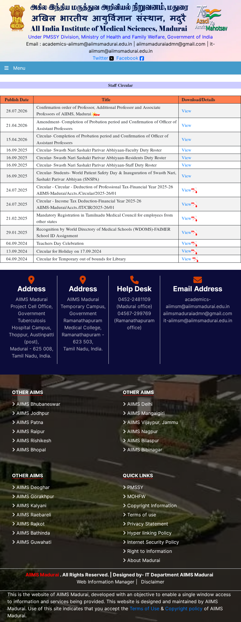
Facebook (127, 58)
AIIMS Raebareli (33, 515)
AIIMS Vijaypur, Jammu (152, 422)
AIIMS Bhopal (30, 450)
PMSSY (134, 487)
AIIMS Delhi (139, 404)
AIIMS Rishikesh (33, 440)
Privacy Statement (147, 524)
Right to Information (149, 551)
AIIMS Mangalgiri (145, 413)
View (186, 111)
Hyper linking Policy (149, 533)
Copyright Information (151, 505)
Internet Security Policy (152, 542)
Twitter (100, 58)
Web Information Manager (105, 582)
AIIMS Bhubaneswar (37, 404)
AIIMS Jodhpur (32, 413)
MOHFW (135, 496)
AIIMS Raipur (30, 431)
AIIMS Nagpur (142, 431)
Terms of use (141, 515)
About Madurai (143, 560)
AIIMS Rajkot (30, 524)
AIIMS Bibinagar (144, 450)
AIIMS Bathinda (32, 533)
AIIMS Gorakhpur (34, 496)
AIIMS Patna (29, 422)
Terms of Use (144, 608)
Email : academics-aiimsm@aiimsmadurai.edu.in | (80, 44)
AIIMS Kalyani (30, 505)
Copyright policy (183, 608)
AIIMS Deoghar (32, 487)
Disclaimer (152, 582)
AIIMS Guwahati (33, 542)
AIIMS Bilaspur (142, 440)
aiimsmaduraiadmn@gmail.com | (172, 44)
